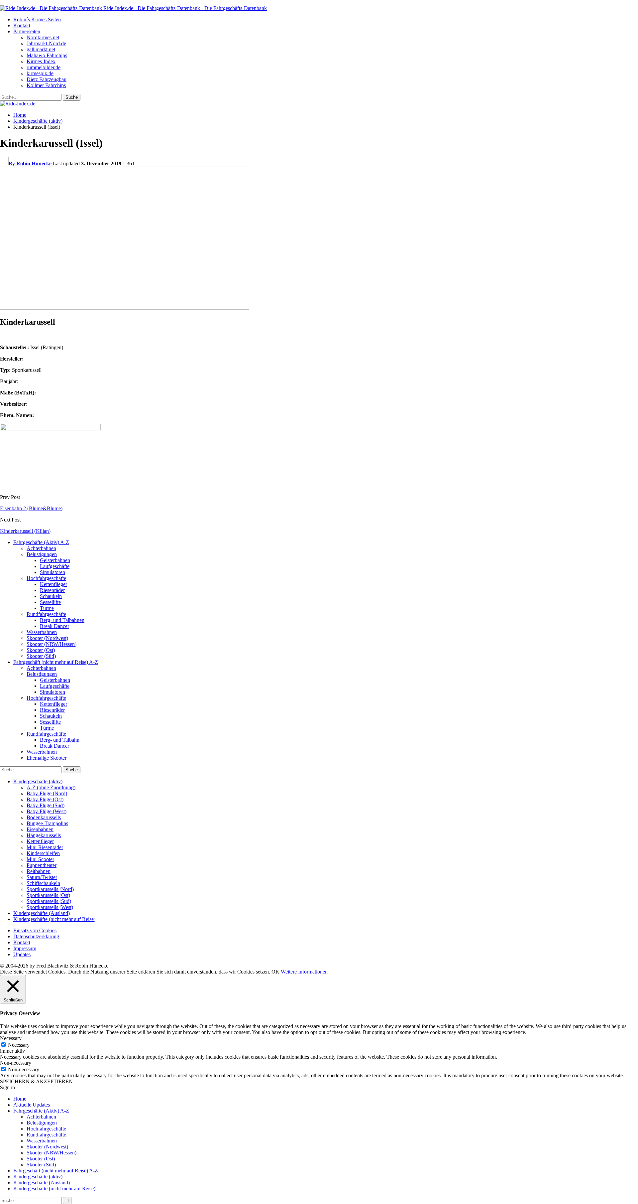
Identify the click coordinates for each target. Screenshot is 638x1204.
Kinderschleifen (43, 853)
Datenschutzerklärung (36, 936)
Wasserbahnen (42, 632)
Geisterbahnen (55, 560)
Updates (22, 954)
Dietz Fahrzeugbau (46, 79)
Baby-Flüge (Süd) (45, 805)
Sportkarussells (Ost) (48, 895)
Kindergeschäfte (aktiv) (37, 781)
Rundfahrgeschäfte (46, 614)
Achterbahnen (41, 548)
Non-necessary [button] (15, 1063)
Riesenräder (52, 590)
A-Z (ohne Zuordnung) (51, 787)
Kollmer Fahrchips (46, 85)
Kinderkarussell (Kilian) (25, 531)
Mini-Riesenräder (45, 847)
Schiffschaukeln (43, 883)
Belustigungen (42, 554)
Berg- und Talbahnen (62, 620)
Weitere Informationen (304, 972)
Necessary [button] (11, 1038)
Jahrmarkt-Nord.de (46, 43)
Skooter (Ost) (41, 650)
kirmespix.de (40, 73)
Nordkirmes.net (43, 37)
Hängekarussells (44, 835)
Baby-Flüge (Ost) (45, 799)
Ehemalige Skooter (46, 758)
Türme (47, 608)
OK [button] (275, 972)
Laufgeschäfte (54, 566)
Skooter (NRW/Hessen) (51, 644)
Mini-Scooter (40, 859)
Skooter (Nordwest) (47, 638)
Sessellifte (50, 602)
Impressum (24, 948)
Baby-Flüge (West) (46, 811)
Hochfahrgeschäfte (46, 578)
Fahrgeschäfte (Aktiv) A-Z (41, 542)
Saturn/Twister (42, 877)
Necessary (19, 1045)
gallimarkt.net (41, 49)
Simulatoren (52, 572)
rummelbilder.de (43, 67)
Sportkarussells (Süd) (49, 901)
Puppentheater (41, 865)
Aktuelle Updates (31, 1105)
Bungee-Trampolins (47, 823)
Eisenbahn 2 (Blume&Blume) (31, 508)
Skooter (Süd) (41, 656)
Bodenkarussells (44, 817)
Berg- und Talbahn (59, 740)
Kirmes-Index (41, 61)
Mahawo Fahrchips (47, 55)
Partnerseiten (26, 31)
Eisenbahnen (40, 829)
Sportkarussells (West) (50, 907)
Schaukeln (51, 596)
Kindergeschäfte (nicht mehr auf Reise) (54, 919)
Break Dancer (54, 626)
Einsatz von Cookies (34, 930)
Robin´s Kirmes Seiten (37, 19)
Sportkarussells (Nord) (50, 889)
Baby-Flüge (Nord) (47, 793)
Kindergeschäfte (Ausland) (41, 913)
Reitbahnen (39, 871)
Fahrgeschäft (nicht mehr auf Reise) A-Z (55, 662)
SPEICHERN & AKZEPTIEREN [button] (36, 1081)
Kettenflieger (53, 584)
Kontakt (21, 25)
